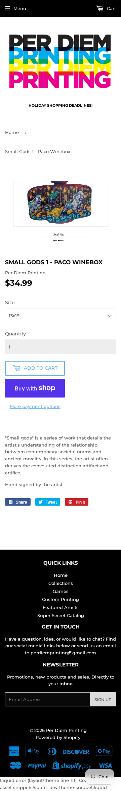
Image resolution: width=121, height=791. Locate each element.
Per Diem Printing (66, 730)
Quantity (15, 334)
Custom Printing (60, 599)
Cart (111, 8)
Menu (19, 8)
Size (10, 302)
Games (61, 591)
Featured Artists (61, 607)
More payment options (35, 406)
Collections (60, 583)
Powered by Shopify (58, 737)
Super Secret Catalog (60, 615)
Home (12, 132)
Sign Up (103, 699)
